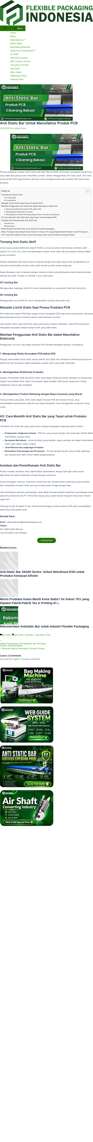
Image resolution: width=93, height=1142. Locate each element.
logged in (17, 659)
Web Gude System (19, 58)
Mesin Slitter (16, 43)
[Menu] (5, 28)
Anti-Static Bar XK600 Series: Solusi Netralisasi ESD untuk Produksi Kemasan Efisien (38, 235)
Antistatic (16, 344)
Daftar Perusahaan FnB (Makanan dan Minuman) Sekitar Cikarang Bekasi (23, 645)
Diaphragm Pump (18, 75)
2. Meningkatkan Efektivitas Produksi (18, 212)
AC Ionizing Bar (10, 200)
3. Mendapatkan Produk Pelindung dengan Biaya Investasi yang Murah (31, 214)
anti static (19, 635)
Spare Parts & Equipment (22, 50)
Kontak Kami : (9, 223)
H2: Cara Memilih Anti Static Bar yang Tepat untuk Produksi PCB (29, 217)
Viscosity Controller (19, 65)
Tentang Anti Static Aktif (12, 195)
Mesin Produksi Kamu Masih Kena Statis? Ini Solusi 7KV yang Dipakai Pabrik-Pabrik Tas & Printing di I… (45, 232)
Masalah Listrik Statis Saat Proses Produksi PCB (22, 203)
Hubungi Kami (16, 79)
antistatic (29, 635)
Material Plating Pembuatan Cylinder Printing (23, 648)
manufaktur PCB (42, 635)
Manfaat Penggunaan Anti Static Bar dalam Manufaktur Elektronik (29, 206)
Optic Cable (15, 72)
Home (13, 33)
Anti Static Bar (14, 251)
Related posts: (9, 226)
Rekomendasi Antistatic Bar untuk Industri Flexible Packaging (27, 229)
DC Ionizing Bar (10, 198)
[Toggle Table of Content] (86, 191)
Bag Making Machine (20, 47)
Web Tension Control (20, 61)
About (13, 36)
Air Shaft (14, 54)
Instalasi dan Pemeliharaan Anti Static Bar (19, 220)
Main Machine (17, 40)
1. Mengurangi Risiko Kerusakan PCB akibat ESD (22, 209)
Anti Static (15, 68)
